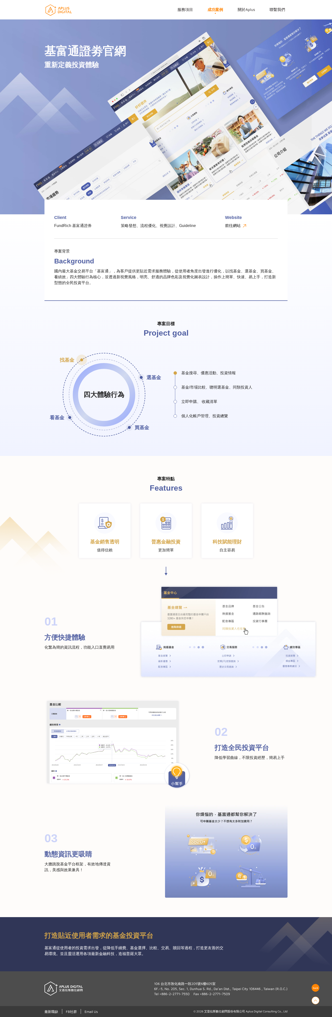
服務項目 (185, 9)
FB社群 (71, 1011)
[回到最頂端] (315, 1000)
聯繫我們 (277, 9)
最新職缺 (51, 1011)
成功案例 (215, 9)
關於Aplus (246, 9)
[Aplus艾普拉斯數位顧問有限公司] (58, 10)
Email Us (91, 1011)
